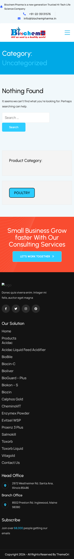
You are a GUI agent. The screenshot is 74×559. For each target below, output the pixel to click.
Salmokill (9, 434)
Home (6, 331)
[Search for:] (26, 117)
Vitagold (8, 455)
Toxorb (7, 441)
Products (9, 338)
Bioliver (7, 371)
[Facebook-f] (6, 309)
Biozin (7, 392)
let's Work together (35, 256)
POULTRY (22, 192)
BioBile (7, 356)
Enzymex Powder (15, 413)
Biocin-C (8, 363)
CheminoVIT (11, 406)
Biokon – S (10, 385)
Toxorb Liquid (12, 448)
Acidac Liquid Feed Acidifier (24, 349)
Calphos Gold (12, 399)
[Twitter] (16, 309)
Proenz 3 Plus (12, 427)
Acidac (7, 342)
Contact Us (11, 462)
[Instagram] (26, 309)
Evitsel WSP (11, 420)
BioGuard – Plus (14, 378)
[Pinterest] (36, 309)
